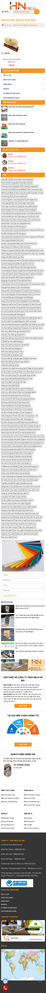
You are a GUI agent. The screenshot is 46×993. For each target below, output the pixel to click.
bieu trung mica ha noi (9, 419)
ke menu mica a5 (7, 463)
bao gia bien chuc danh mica (11, 490)
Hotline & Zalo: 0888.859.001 (17, 170)
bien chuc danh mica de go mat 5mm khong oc (17, 389)
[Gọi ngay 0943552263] (5, 987)
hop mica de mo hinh (9, 399)
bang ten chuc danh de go (10, 385)
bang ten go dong (30, 358)
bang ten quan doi (20, 517)
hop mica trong (24, 395)
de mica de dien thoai (33, 311)
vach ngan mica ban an (9, 206)
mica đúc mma (7, 189)
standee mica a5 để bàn (10, 466)
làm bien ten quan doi (34, 517)
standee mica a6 (26, 483)
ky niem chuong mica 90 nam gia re (13, 226)
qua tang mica (6, 429)
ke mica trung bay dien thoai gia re (13, 314)
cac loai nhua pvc (31, 243)
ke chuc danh (33, 534)
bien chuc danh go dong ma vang (13, 324)
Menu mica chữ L (30, 798)
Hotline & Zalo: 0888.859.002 (17, 156)
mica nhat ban (6, 213)
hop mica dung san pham (25, 399)
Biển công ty (28, 818)
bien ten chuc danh (20, 493)
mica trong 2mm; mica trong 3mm (13, 199)
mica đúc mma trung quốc (24, 179)
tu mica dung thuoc (17, 446)
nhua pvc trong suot (8, 250)
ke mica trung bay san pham (11, 439)
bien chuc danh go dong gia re (12, 348)
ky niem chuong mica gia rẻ (31, 426)
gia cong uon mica (25, 216)
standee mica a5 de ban (23, 456)
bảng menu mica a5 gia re (10, 470)
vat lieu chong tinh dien (21, 274)
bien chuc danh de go (9, 375)
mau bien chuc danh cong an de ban (14, 497)
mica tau (37, 294)
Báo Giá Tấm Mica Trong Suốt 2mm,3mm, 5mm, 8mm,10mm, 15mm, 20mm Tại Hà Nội (29, 645)
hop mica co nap (20, 520)
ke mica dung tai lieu (22, 443)
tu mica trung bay (29, 449)
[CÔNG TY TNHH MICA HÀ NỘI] (23, 6)
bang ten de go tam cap (24, 378)
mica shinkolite (34, 301)
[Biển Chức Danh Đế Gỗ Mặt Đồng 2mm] (11, 45)
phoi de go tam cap (8, 378)
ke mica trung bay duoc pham (12, 449)
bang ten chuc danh (8, 534)
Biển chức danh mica (8, 795)
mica (15, 537)
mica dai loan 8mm (23, 284)
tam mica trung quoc (9, 294)
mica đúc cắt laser (8, 179)
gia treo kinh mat (7, 223)
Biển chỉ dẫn (28, 825)
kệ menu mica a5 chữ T (28, 470)
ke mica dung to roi (37, 443)
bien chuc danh (7, 530)
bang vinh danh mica (9, 257)
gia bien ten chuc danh (9, 507)
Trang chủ (7, 25)
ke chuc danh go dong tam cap (12, 355)
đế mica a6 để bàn (19, 189)
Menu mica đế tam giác (32, 801)
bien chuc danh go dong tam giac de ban (15, 362)
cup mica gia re (27, 412)
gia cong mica (36, 213)
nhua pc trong (16, 270)
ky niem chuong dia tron (24, 254)
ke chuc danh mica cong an (11, 500)
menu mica (16, 480)
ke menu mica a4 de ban (21, 473)
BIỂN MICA (28, 814)
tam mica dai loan (23, 287)
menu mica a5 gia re (25, 459)
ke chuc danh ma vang (9, 321)
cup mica (20, 257)
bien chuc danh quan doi (27, 527)
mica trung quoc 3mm (24, 294)
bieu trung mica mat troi (26, 264)
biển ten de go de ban (36, 368)
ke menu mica (6, 480)
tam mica (26, 213)
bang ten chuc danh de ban (28, 206)
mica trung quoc (19, 210)
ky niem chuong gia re (25, 419)
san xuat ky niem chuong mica (12, 230)
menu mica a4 (36, 304)
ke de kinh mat (35, 220)
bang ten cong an (27, 500)
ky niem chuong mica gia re (11, 412)
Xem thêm (23, 706)
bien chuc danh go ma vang (34, 324)
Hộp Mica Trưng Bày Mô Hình (18, 141)
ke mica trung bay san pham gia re (13, 311)
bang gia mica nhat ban (25, 297)
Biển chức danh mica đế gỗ (10, 798)
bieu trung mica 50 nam (10, 432)
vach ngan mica (31, 199)
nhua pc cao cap (7, 267)
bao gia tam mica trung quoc (11, 291)
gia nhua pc (32, 267)
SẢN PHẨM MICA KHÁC (11, 98)
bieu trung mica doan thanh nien (12, 240)
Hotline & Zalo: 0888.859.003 (17, 163)
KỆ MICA (6, 89)
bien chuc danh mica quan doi (28, 513)
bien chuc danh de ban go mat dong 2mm (16, 331)
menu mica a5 (6, 473)
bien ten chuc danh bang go (13, 341)
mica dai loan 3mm (37, 284)
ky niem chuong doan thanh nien (13, 243)
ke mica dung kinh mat (22, 223)
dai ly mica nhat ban (8, 301)
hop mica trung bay (25, 409)
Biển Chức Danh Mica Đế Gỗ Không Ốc (21, 107)
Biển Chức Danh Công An (17, 124)
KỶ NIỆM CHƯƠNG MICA (11, 93)
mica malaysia (31, 210)
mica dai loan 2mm (24, 281)
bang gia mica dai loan (9, 281)
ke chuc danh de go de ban (26, 375)
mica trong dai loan (26, 277)
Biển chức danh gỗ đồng (9, 801)
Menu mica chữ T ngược (32, 805)
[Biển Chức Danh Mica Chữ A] (4, 117)
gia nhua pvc (6, 247)
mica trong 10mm (8, 196)
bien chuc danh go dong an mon (12, 351)
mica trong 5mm (21, 196)
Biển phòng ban (29, 821)
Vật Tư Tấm (7, 75)
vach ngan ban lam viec (9, 203)
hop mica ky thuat (8, 524)
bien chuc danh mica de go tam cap (13, 382)
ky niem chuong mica (9, 264)
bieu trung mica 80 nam (29, 422)
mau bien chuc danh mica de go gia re (14, 368)
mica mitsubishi (22, 301)
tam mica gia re (7, 210)
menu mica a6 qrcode (34, 189)
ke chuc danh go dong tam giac (12, 358)
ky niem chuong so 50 (20, 429)
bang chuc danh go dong (10, 365)
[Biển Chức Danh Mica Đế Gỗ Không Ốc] (4, 109)
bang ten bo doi (7, 517)
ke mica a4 (5, 446)
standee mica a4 (22, 476)
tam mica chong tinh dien (10, 277)
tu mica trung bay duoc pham (27, 436)
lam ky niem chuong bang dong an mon (30, 250)
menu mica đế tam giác (30, 480)
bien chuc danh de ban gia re (32, 318)
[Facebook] (23, 930)
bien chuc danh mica (20, 530)
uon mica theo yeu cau (9, 216)
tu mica (41, 436)
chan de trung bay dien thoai (11, 318)
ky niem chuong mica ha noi (11, 426)
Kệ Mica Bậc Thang (7, 818)
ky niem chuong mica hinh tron (33, 260)
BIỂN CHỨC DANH (9, 80)
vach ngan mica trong (26, 203)
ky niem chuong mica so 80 (11, 422)
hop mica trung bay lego (10, 395)
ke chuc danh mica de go (10, 372)
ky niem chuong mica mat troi (12, 260)
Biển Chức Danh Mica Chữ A (18, 115)
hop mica (18, 524)
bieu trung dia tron (8, 254)
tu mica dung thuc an (9, 436)
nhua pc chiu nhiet (20, 267)
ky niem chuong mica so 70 (28, 416)
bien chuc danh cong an (22, 503)
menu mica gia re (23, 304)
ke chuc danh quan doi (9, 513)
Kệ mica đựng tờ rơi (7, 825)
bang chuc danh (22, 534)
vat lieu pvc (15, 247)
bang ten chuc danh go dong (32, 328)
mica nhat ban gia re (8, 297)
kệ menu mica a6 (22, 486)
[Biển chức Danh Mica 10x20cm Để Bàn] (4, 134)
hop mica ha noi (24, 402)
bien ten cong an (7, 503)
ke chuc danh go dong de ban (11, 328)
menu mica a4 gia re (8, 476)
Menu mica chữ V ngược (32, 795)
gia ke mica (26, 439)
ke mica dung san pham (32, 308)
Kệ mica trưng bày (7, 821)
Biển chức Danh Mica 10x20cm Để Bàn (21, 132)
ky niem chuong (38, 254)
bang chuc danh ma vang (26, 321)
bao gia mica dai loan (9, 287)
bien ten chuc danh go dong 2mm (25, 25)
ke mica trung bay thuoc (33, 446)
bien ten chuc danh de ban (27, 507)
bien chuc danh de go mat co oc (30, 372)
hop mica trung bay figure (27, 392)
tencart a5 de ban (8, 456)
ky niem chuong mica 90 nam (33, 230)
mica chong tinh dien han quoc (33, 270)
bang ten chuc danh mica (10, 510)
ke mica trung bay (8, 453)
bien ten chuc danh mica (30, 490)
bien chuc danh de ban (9, 392)
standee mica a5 (37, 193)
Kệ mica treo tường (7, 828)
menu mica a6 (34, 486)
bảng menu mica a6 (8, 486)
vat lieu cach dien (36, 274)
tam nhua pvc (25, 247)
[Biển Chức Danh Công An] (4, 126)
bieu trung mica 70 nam (10, 416)
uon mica (35, 216)
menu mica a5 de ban (9, 459)
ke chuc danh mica (26, 510)
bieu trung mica (7, 220)
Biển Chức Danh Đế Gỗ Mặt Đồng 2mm (11, 61)
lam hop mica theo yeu (9, 402)
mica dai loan (17, 213)
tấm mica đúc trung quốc (10, 183)
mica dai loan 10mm (8, 284)
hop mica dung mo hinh (9, 409)
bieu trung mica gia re (21, 220)
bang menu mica (35, 476)
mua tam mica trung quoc (31, 291)
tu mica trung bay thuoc (27, 432)
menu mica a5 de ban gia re (28, 466)
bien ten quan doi (7, 520)
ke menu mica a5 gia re (22, 463)
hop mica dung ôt (24, 405)
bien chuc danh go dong (34, 338)
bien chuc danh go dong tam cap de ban (15, 345)
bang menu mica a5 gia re (24, 453)
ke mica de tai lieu (8, 443)
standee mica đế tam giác (10, 483)
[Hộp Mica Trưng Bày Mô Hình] (4, 143)
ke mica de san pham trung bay (12, 308)
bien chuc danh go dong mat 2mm (13, 338)
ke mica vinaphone (38, 439)
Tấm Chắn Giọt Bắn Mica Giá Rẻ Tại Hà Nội (29, 651)
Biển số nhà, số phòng (31, 828)
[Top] (39, 980)
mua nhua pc (6, 270)
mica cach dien (7, 274)
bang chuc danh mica (9, 304)
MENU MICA (7, 84)
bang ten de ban (7, 493)
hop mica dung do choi (9, 405)
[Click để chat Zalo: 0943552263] (5, 981)
